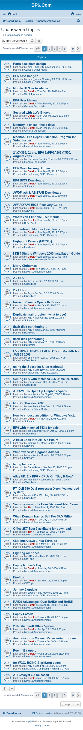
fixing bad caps (24, 464)
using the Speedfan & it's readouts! (38, 366)
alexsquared (35, 430)
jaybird (31, 592)
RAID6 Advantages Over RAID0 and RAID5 (43, 602)
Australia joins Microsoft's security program (44, 638)
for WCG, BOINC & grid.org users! (37, 662)
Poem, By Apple (24, 650)
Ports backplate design (29, 64)
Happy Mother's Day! (27, 565)
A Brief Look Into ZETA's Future (35, 440)
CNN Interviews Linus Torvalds (35, 541)
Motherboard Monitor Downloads (36, 229)
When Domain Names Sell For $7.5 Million (43, 516)
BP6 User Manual (25, 100)
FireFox (18, 577)
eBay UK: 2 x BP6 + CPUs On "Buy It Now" (43, 476)
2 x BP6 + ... (21, 278)
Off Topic (29, 559)
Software (29, 186)
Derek (31, 91)
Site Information (33, 94)
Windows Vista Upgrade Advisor (36, 452)
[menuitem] (12, 14)
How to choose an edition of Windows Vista (44, 415)
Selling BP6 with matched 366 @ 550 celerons (46, 379)
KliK (30, 317)
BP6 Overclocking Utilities (31, 168)
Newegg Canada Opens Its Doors (36, 302)
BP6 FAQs (30, 222)
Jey (30, 281)
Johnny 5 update (25, 589)
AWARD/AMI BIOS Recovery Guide (37, 205)
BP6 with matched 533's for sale (36, 427)
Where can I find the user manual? (37, 217)
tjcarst (31, 382)
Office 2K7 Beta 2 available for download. (42, 528)
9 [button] (73, 48)
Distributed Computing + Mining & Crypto (46, 668)
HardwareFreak (36, 159)
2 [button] (49, 48)
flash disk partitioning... (30, 326)
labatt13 (32, 495)
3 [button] (54, 48)
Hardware (29, 247)
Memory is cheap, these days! (34, 124)
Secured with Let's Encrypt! (32, 112)
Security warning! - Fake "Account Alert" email (46, 504)
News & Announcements (38, 146)
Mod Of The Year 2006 (28, 403)
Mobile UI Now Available (30, 88)
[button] (37, 48)
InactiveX (33, 394)
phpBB (29, 721)
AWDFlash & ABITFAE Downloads (37, 192)
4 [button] (59, 48)
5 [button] (64, 48)
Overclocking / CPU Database (41, 174)
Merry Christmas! (25, 265)
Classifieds (30, 283)
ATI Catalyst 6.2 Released (31, 675)
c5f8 (30, 357)
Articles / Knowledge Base (38, 259)
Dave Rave (34, 467)
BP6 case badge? (25, 76)
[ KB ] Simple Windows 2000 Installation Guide (46, 253)
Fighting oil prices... (27, 553)
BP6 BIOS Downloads (28, 180)
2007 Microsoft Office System (34, 626)
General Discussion (35, 106)
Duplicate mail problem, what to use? (40, 314)
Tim (30, 507)
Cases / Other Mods (35, 69)
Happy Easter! (23, 614)
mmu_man (33, 67)
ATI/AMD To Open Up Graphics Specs (40, 391)
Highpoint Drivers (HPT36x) (32, 241)
